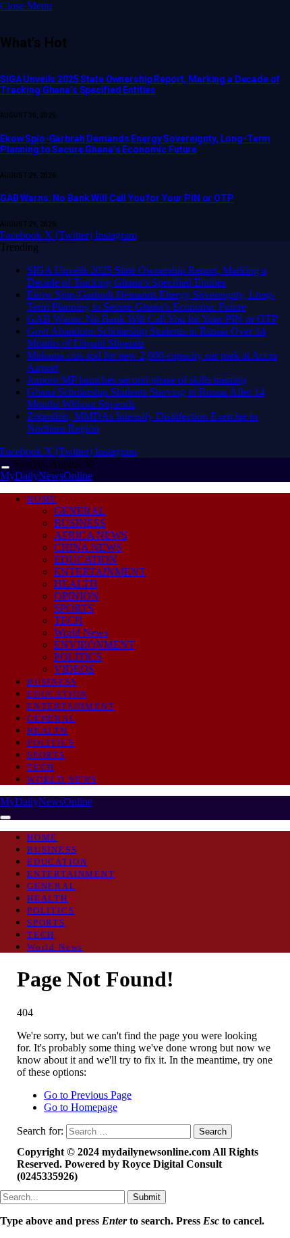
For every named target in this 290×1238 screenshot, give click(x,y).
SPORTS (74, 608)
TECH (68, 620)
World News (81, 632)
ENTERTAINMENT (100, 571)
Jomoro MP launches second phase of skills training (136, 379)
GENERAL (80, 511)
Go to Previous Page (88, 1095)
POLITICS (78, 657)
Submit (147, 1197)
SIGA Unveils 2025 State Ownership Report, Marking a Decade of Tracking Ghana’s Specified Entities (139, 84)
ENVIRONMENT (94, 644)
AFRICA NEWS (90, 535)
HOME (42, 499)
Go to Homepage (80, 1107)
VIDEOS (74, 669)
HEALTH (76, 584)
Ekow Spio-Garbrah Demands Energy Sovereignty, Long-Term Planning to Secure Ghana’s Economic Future (135, 144)
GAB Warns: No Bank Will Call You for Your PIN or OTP (117, 198)
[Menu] (5, 467)
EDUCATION (85, 559)
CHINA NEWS (88, 547)
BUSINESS (80, 523)
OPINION (76, 596)
